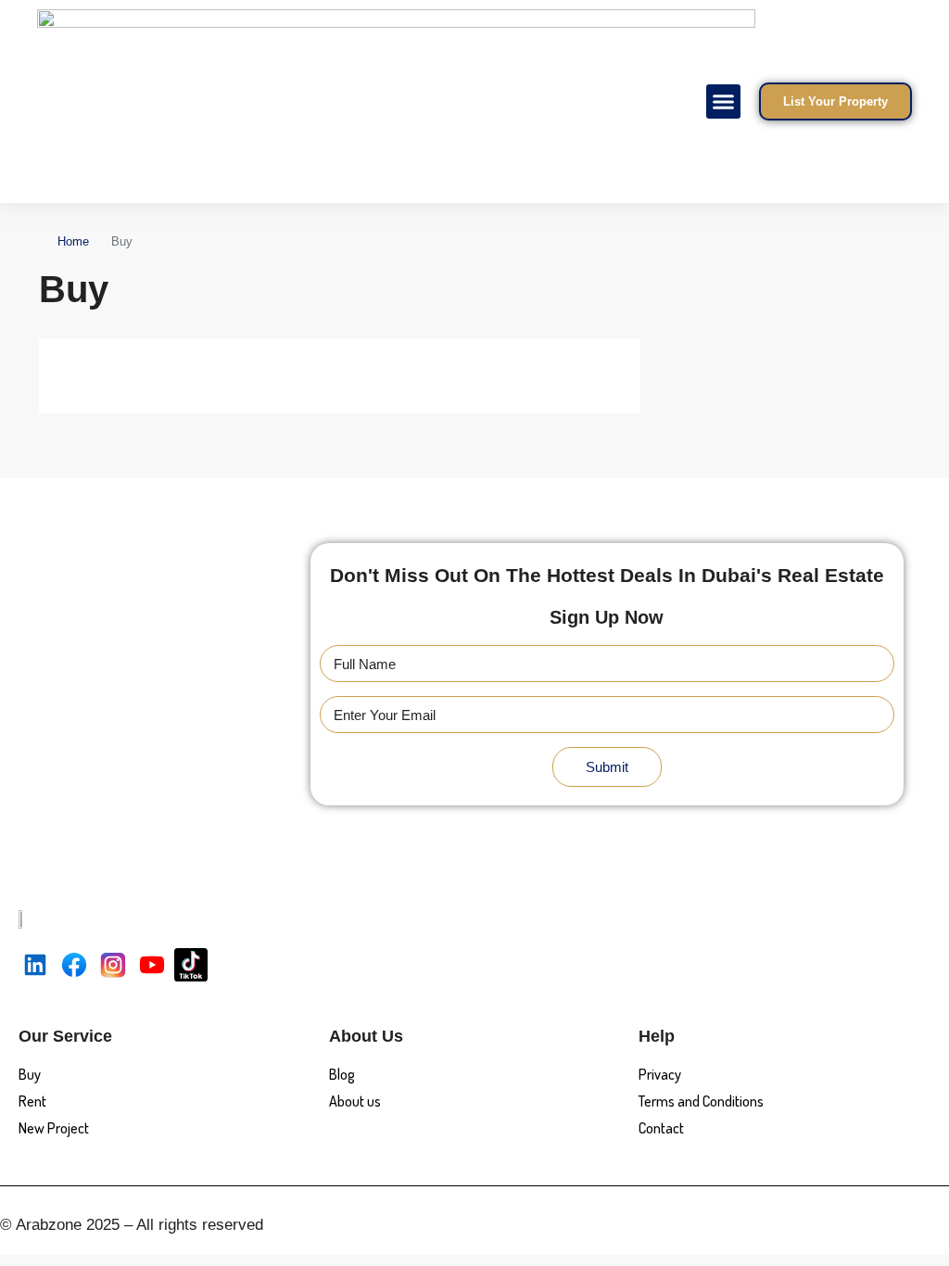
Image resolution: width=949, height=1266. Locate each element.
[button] (723, 102)
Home (73, 241)
